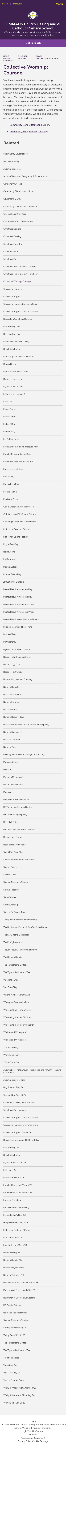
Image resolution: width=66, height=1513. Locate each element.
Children (23, 56)
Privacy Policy (25, 1441)
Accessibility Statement (33, 1437)
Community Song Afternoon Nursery (30, 125)
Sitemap (33, 1434)
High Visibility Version (33, 1431)
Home (6, 56)
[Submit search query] (39, 3)
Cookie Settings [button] (40, 1441)
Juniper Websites (43, 1427)
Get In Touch (33, 43)
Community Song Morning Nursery (29, 131)
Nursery (23, 58)
